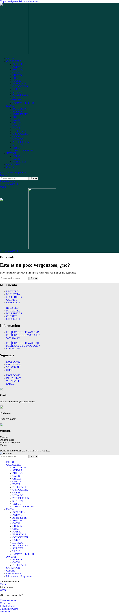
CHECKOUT (13, 302)
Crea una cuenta (8, 600)
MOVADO (18, 92)
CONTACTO (13, 337)
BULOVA (17, 69)
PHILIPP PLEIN (20, 94)
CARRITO (11, 299)
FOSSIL (16, 80)
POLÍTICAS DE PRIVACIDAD (22, 332)
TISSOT (16, 100)
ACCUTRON (19, 64)
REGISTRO (12, 291)
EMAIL (10, 370)
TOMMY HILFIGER (23, 103)
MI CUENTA (13, 294)
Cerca (3, 584)
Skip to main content (28, 1)
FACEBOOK (13, 361)
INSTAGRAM (13, 364)
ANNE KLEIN (20, 114)
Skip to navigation (9, 1)
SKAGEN (17, 97)
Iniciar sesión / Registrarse (19, 576)
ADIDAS (17, 67)
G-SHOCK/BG (20, 86)
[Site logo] (14, 53)
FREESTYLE (19, 83)
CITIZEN (17, 75)
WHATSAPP (13, 367)
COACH (16, 78)
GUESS (16, 89)
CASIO (16, 72)
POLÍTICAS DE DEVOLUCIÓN (23, 335)
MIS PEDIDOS (14, 297)
